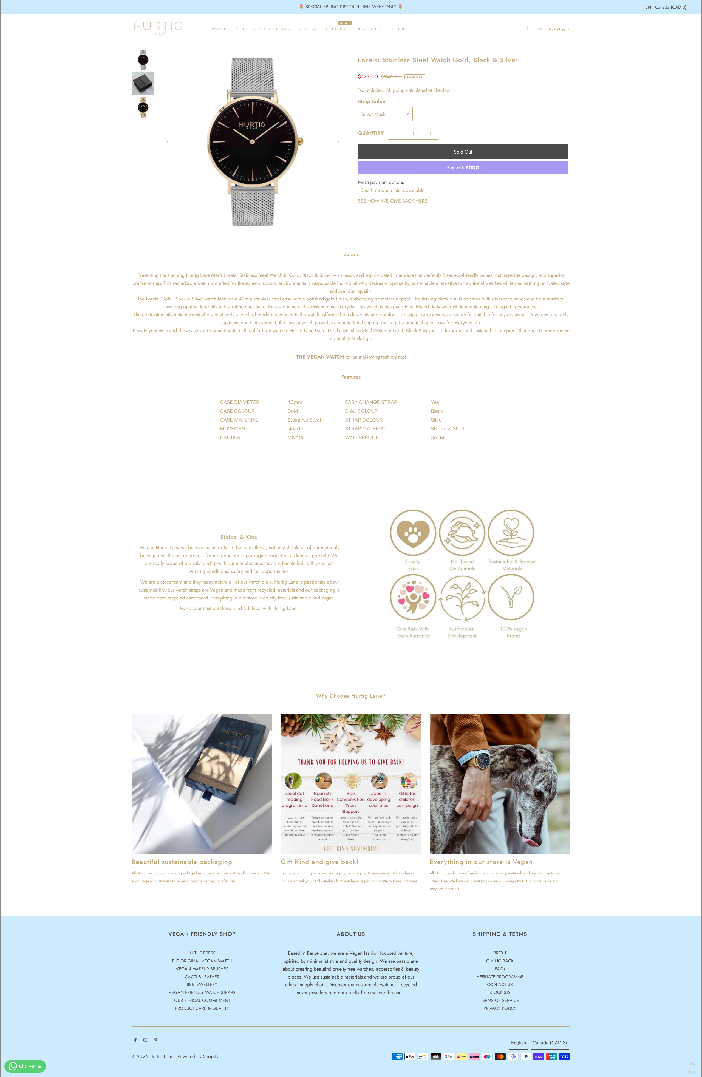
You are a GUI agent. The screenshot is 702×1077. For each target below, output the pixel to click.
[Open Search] (529, 28)
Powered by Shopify (198, 1056)
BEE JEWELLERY (202, 984)
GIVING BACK (500, 961)
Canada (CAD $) (670, 7)
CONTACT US (500, 984)
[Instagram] (145, 1040)
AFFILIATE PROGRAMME (500, 977)
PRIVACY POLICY (499, 1008)
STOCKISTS (500, 992)
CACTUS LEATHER (202, 977)
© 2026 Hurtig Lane (153, 1056)
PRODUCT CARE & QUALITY (202, 1008)
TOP (692, 1070)
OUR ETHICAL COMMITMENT (202, 1000)
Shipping (395, 90)
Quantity (371, 133)
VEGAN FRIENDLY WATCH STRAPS (202, 992)
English (518, 1042)
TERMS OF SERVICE (500, 1000)
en (648, 7)
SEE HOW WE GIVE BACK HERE (392, 201)
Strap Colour (372, 101)
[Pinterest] (155, 1040)
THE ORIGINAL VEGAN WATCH (202, 961)
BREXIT (500, 953)
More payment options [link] (381, 182)
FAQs (500, 969)
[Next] (338, 142)
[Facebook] (135, 1040)
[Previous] (168, 142)
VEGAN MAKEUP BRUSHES (202, 969)
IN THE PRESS (202, 953)
